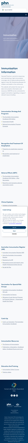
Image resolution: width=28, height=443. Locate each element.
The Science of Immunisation (11, 344)
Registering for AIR (8, 260)
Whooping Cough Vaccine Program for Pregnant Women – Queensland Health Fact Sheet (13, 299)
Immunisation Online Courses (11, 369)
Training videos (7, 372)
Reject (14, 231)
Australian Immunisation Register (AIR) (13, 252)
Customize (14, 233)
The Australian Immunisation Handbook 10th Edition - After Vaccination (11, 178)
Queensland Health (8, 121)
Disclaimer (14, 411)
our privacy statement (15, 223)
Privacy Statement (14, 410)
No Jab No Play (7, 267)
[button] (26, 15)
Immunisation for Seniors (9, 294)
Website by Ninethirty (14, 412)
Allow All (14, 227)
